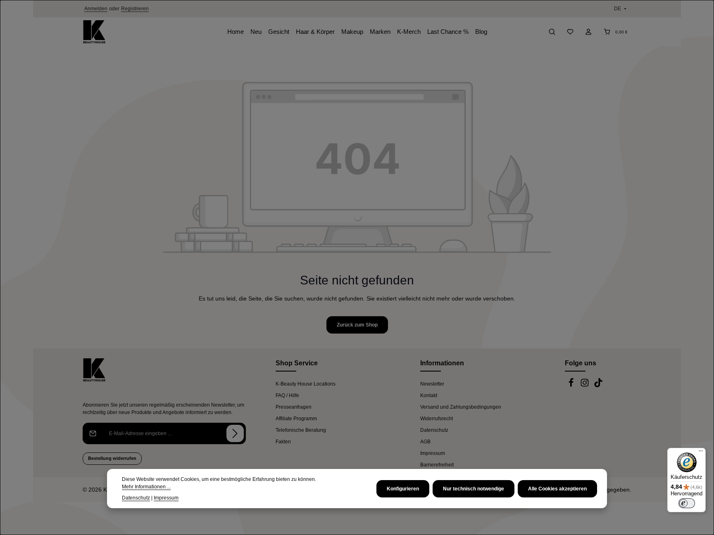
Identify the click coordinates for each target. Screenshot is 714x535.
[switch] (686, 503)
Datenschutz (434, 430)
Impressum (432, 453)
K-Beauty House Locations (306, 384)
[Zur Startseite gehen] (94, 31)
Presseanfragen (294, 407)
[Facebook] (571, 385)
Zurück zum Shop (357, 325)
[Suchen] (552, 32)
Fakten (283, 442)
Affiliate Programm (296, 418)
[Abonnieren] (235, 433)
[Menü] (701, 453)
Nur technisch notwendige (473, 489)
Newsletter (432, 384)
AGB (425, 442)
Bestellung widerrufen (112, 458)
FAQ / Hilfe (287, 395)
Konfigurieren (403, 489)
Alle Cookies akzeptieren (557, 489)
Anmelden (95, 9)
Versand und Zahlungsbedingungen (460, 407)
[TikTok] (598, 385)
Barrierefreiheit (437, 465)
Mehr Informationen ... (146, 487)
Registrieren (135, 9)
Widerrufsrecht (436, 418)
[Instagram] (585, 385)
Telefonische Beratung (301, 430)
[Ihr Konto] (588, 32)
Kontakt (428, 395)
